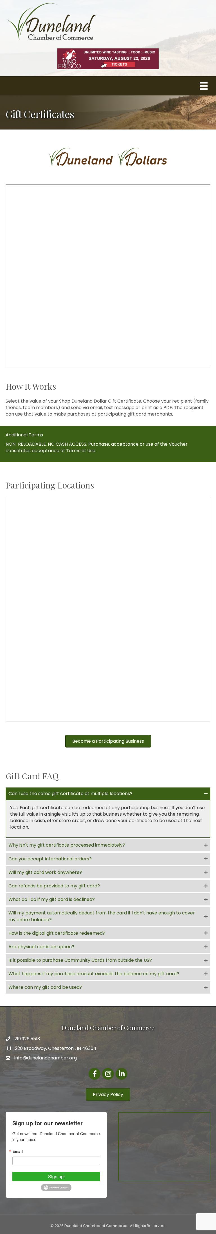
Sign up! (56, 1176)
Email (17, 1151)
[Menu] (203, 86)
